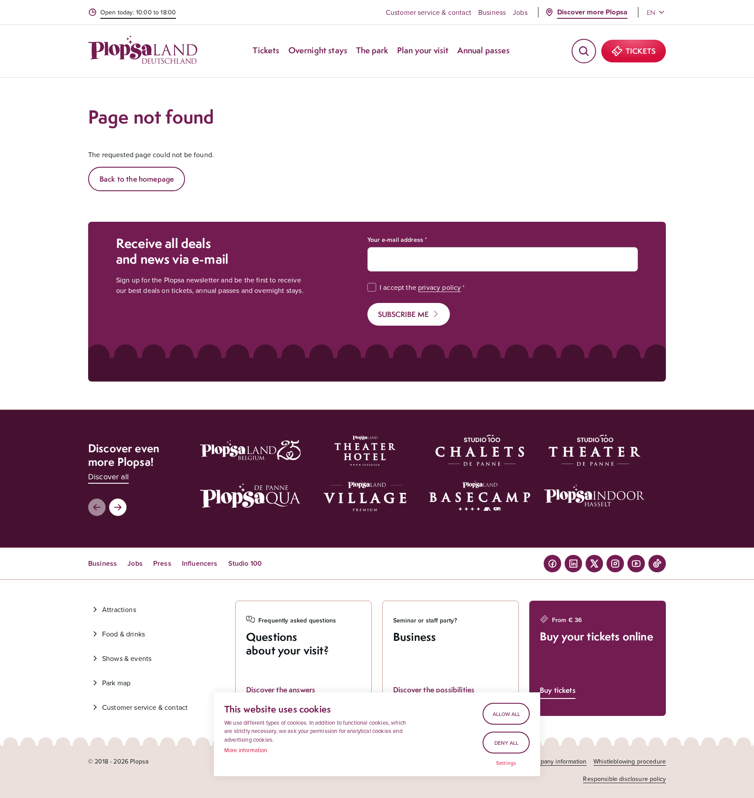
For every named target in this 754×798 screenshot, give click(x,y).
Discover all (108, 476)
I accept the (420, 287)
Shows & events (126, 658)
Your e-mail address (395, 240)
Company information (557, 761)
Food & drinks (123, 634)
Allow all (506, 714)
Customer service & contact (428, 12)
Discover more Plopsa (592, 12)
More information (245, 750)
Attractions (119, 609)
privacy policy (439, 287)
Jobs (520, 12)
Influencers (200, 563)
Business (492, 12)
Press (162, 563)
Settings (506, 763)
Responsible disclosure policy (624, 778)
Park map (116, 683)
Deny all (506, 742)
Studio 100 (245, 563)
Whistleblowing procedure (629, 761)
